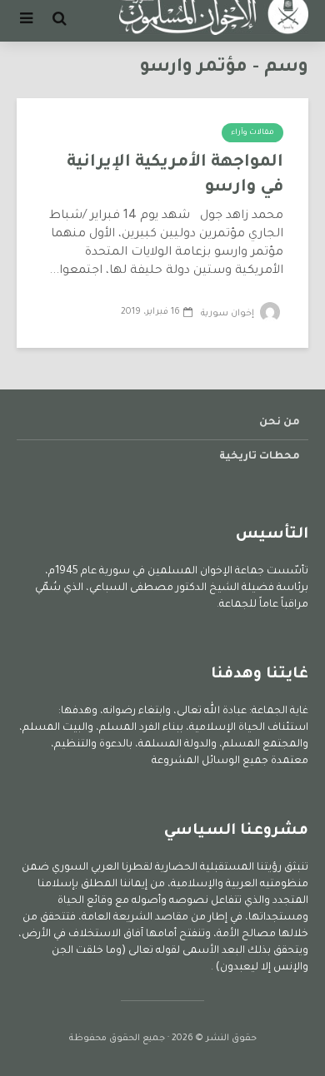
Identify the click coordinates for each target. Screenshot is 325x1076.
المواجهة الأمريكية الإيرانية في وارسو (175, 175)
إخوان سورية (229, 314)
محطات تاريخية (259, 457)
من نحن (279, 423)
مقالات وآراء (252, 133)
